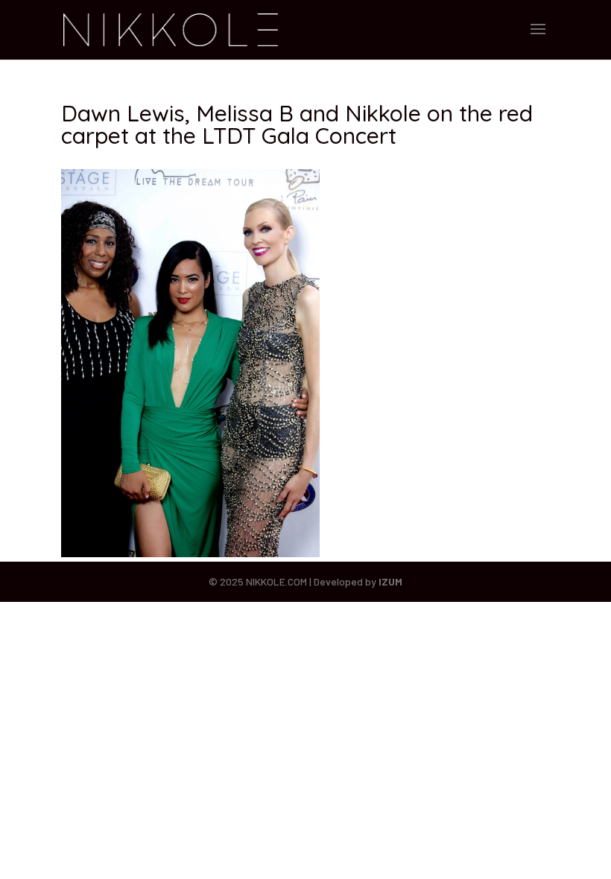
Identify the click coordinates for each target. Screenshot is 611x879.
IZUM (390, 581)
